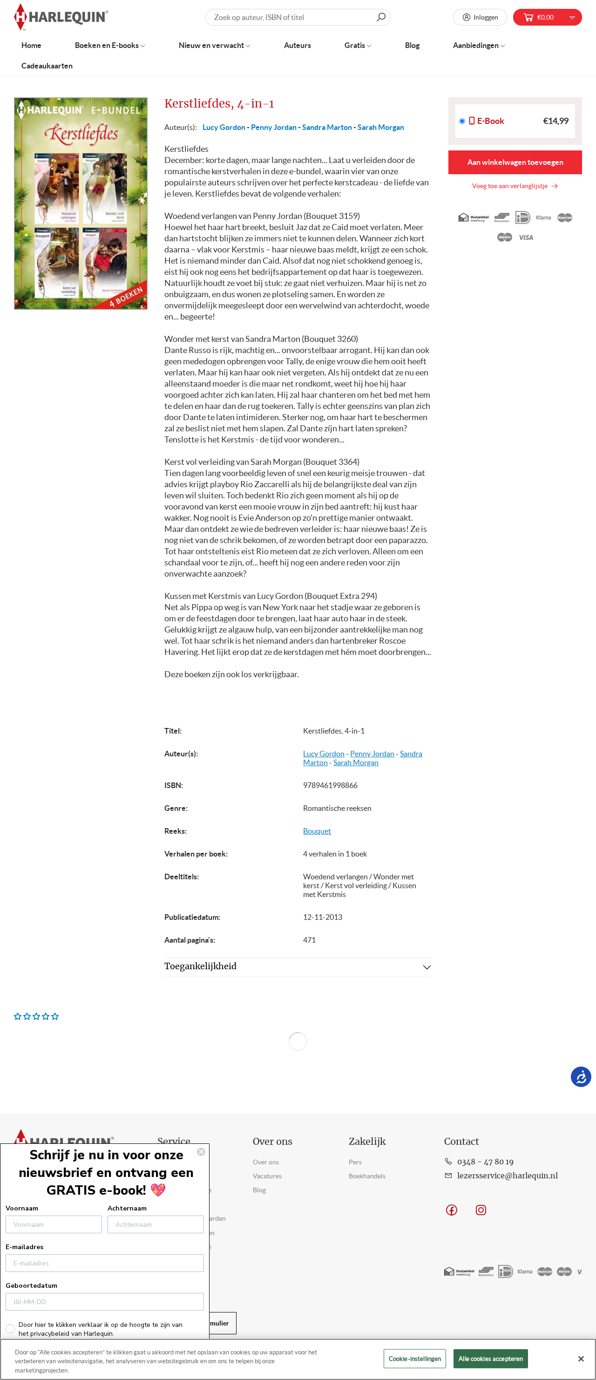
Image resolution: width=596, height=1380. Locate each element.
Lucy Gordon (224, 127)
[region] (298, 1359)
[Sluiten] (581, 1358)
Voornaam (22, 1208)
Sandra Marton (327, 127)
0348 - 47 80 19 (485, 1162)
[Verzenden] (381, 17)
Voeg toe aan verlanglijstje (511, 186)
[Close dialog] (201, 1151)
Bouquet (317, 831)
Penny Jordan (274, 127)
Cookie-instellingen (415, 1358)
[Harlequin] (61, 17)
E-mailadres (24, 1247)
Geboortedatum (31, 1285)
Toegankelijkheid (200, 967)
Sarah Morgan (381, 127)
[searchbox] (298, 17)
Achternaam (127, 1208)
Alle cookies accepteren (491, 1358)
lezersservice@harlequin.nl (507, 1176)
